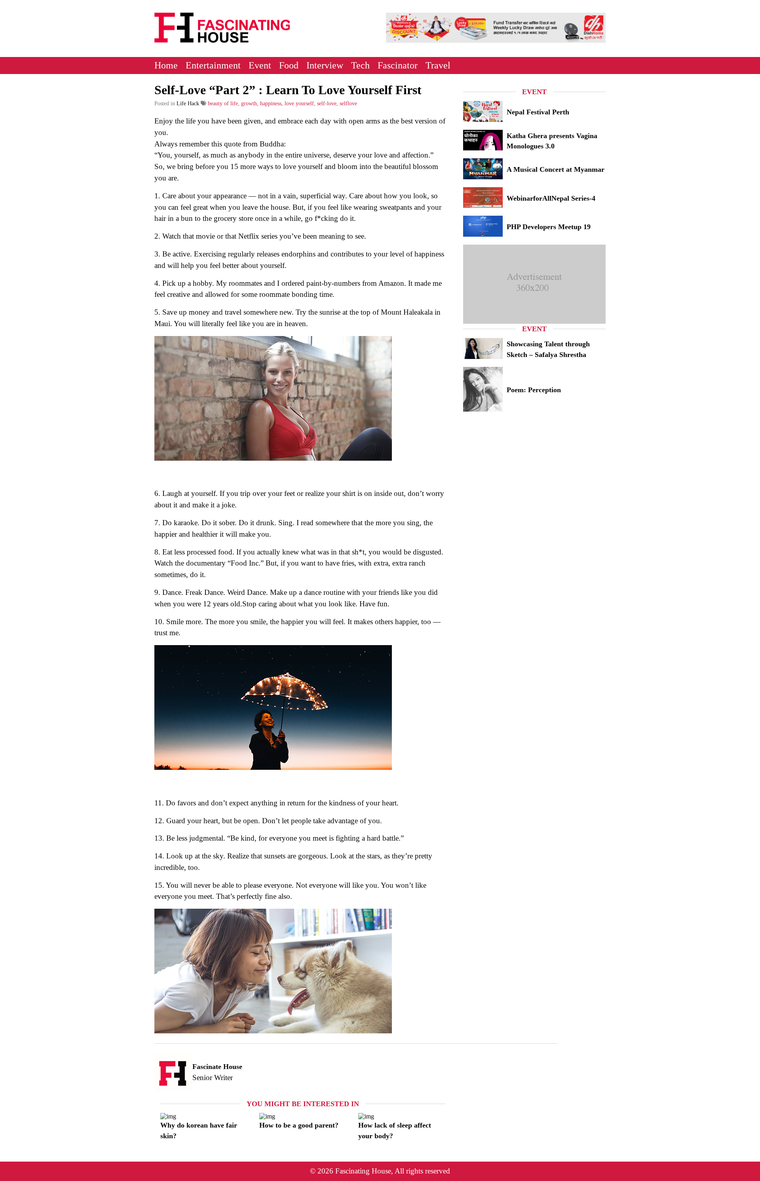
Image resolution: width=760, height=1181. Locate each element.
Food (288, 65)
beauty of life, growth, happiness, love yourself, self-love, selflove (282, 103)
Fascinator (398, 65)
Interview (324, 65)
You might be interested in (303, 1104)
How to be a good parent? (298, 1125)
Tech (360, 65)
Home (166, 65)
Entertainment (213, 65)
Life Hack (188, 103)
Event (260, 65)
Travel (438, 65)
